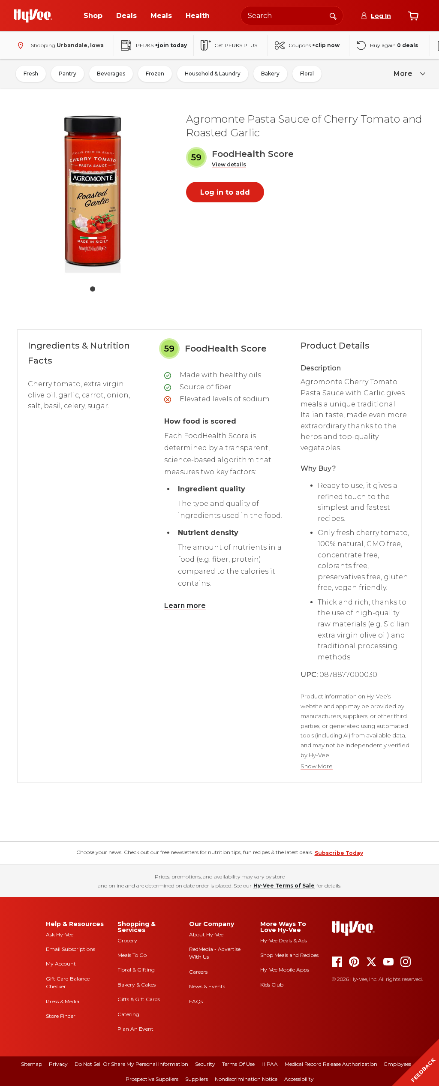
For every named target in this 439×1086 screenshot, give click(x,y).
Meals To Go (132, 955)
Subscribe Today (339, 853)
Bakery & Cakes (136, 984)
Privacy (58, 1064)
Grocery (127, 940)
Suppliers (196, 1079)
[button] (229, 165)
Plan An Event (135, 1029)
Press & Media (62, 1001)
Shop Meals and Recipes (289, 955)
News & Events (207, 986)
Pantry (67, 73)
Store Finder (60, 1016)
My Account (61, 963)
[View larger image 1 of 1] (92, 191)
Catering (128, 1014)
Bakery (270, 73)
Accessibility (299, 1079)
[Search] (333, 15)
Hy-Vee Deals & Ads (283, 940)
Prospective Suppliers (152, 1079)
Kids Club (271, 984)
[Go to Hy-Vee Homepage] (33, 16)
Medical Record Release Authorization (331, 1064)
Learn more (185, 606)
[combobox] (292, 15)
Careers (198, 972)
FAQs (196, 1001)
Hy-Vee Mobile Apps (284, 969)
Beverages (111, 73)
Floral (307, 73)
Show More (317, 766)
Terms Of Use (238, 1064)
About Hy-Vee (206, 934)
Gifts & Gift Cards (138, 999)
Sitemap (31, 1064)
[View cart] (413, 15)
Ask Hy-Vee (59, 934)
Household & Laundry (213, 73)
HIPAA (270, 1064)
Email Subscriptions (70, 949)
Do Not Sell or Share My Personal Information (131, 1064)
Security (205, 1064)
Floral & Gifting (136, 969)
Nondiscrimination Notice (246, 1079)
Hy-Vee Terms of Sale (284, 885)
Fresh (31, 73)
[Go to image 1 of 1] (92, 289)
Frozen (155, 73)
